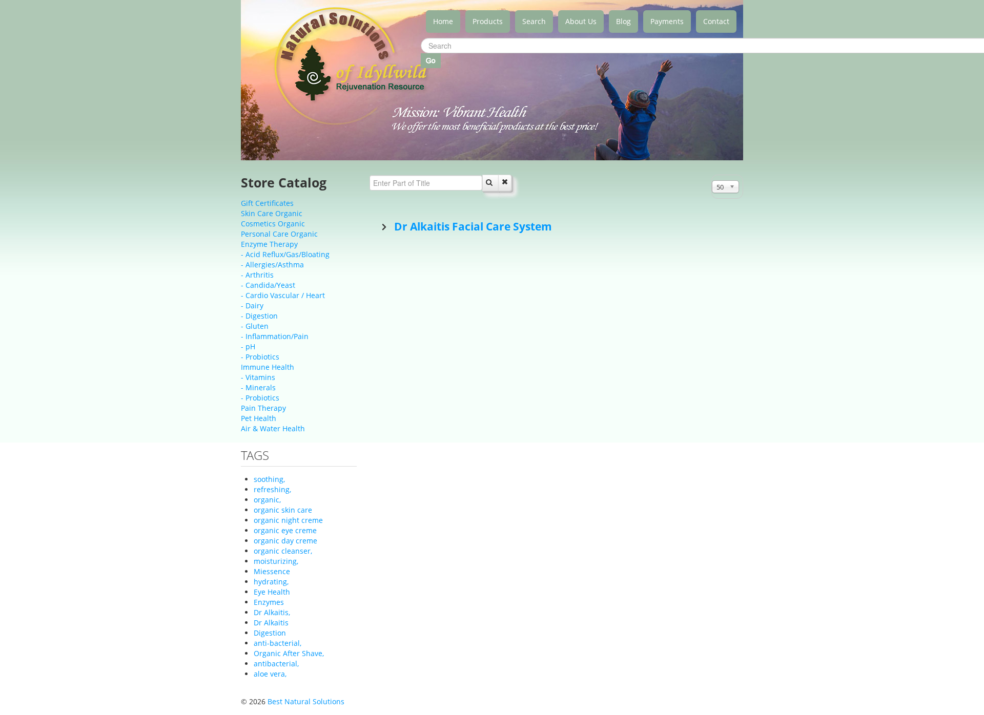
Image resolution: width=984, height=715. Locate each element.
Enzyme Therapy (269, 244)
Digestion (270, 633)
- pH (248, 346)
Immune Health (267, 367)
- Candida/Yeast (268, 285)
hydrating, (271, 581)
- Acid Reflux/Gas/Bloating (285, 254)
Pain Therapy (263, 408)
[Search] (490, 183)
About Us (581, 21)
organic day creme (285, 540)
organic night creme (288, 520)
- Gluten (255, 326)
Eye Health (272, 592)
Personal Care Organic (279, 234)
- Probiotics (260, 357)
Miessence (272, 571)
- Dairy (252, 305)
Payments (667, 21)
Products (488, 21)
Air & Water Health (273, 428)
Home (443, 21)
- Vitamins (258, 377)
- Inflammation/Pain (275, 336)
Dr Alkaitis (271, 622)
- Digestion (259, 316)
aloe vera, (270, 674)
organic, (267, 499)
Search (534, 21)
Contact (716, 21)
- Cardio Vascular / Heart (283, 295)
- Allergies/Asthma (272, 264)
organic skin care (283, 510)
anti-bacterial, (277, 643)
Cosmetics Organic (273, 223)
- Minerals (258, 387)
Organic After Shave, (289, 653)
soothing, (269, 479)
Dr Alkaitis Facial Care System (472, 226)
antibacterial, (276, 663)
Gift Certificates (267, 203)
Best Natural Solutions (306, 701)
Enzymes (269, 602)
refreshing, (272, 489)
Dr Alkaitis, (272, 612)
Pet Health (258, 418)
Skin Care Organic (271, 213)
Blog (623, 21)
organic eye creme (285, 530)
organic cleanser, (283, 551)
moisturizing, (276, 561)
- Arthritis (257, 275)
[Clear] (504, 183)
